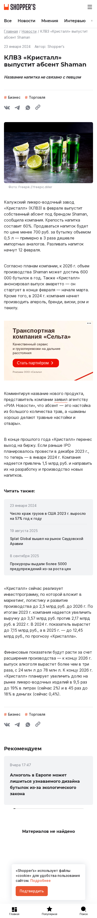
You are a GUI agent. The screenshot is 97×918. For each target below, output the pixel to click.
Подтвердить (32, 891)
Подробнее (40, 880)
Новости (29, 31)
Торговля (37, 97)
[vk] (7, 108)
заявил (60, 399)
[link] (48, 516)
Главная (11, 31)
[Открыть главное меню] (90, 7)
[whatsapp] (28, 108)
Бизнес (14, 97)
